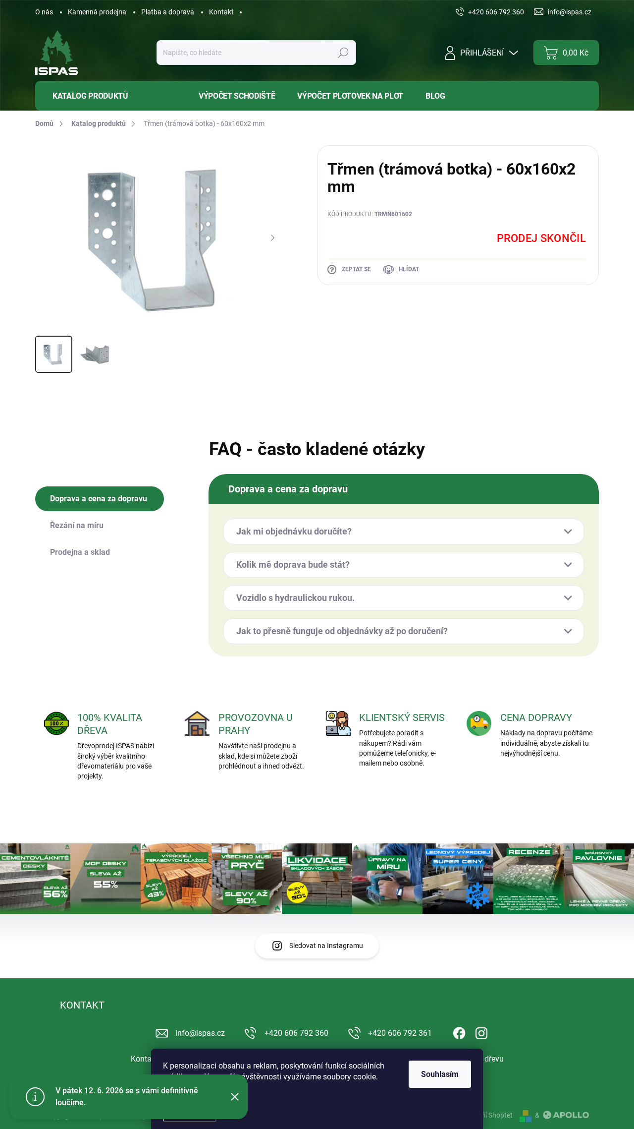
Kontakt (221, 12)
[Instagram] (481, 1031)
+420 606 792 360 (296, 1033)
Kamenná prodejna (97, 12)
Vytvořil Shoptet (488, 1115)
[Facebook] (459, 1031)
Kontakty (146, 1059)
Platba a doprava (167, 12)
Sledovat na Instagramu (326, 946)
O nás (44, 12)
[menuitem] (109, 96)
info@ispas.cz (200, 1033)
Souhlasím (440, 1074)
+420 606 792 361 (400, 1033)
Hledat (343, 53)
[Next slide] (272, 238)
